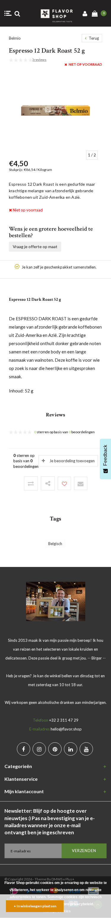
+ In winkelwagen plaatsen (35, 906)
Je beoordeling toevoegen (72, 460)
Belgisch (55, 543)
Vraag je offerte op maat (35, 246)
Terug (93, 38)
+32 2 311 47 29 (63, 720)
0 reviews (39, 60)
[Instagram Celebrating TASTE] (39, 749)
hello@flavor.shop (66, 729)
